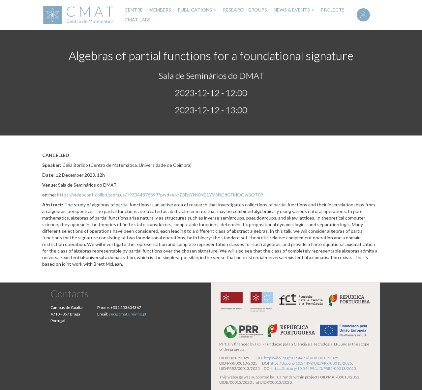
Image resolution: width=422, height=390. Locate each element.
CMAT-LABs (138, 19)
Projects (333, 10)
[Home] (79, 15)
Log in (363, 14)
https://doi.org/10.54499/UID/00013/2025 (301, 357)
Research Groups (245, 10)
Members (160, 10)
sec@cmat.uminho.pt (127, 314)
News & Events (292, 10)
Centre (134, 10)
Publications (195, 10)
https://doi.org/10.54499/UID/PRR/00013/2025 (311, 363)
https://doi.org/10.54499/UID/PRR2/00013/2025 (313, 368)
